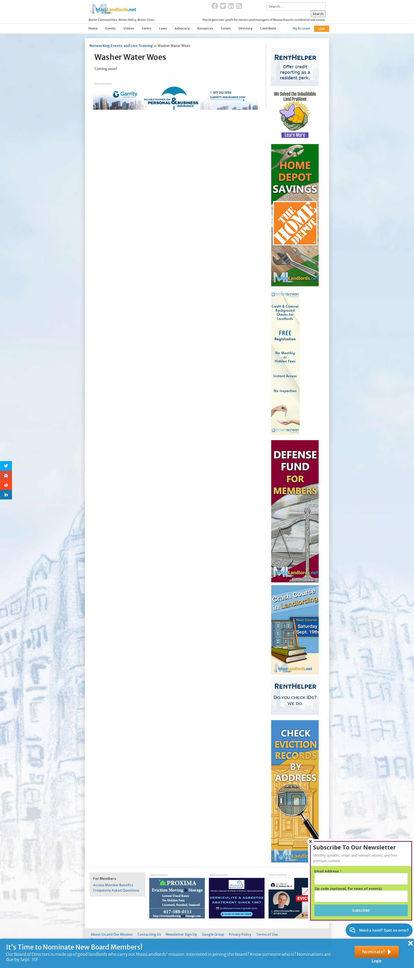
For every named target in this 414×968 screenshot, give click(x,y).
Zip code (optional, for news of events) (348, 888)
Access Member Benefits (113, 885)
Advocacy (182, 28)
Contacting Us (149, 934)
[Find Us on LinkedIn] (231, 6)
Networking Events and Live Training (121, 46)
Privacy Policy (240, 934)
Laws (163, 28)
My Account (301, 28)
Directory (245, 28)
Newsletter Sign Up (181, 934)
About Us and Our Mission (112, 934)
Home (93, 28)
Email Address (328, 871)
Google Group (213, 934)
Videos (128, 28)
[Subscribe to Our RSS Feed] (239, 6)
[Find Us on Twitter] (223, 6)
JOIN (321, 29)
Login (376, 961)
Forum (226, 28)
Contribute (268, 28)
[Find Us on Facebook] (215, 6)
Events (110, 28)
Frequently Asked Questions (116, 890)
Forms (146, 28)
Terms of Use (267, 934)
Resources (205, 28)
